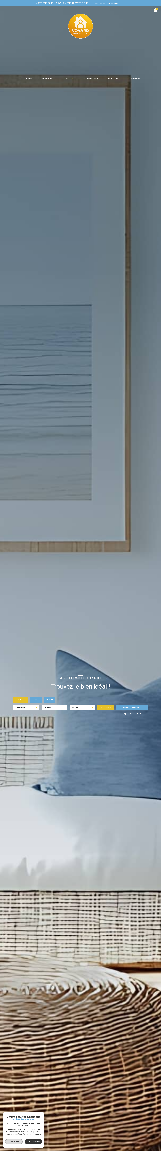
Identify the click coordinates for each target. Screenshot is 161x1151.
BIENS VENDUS (114, 78)
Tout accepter (33, 1141)
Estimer (49, 700)
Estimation (135, 78)
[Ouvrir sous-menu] (54, 78)
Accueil (29, 78)
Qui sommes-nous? (90, 78)
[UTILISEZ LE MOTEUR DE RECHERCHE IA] (8, 721)
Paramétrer (14, 1141)
